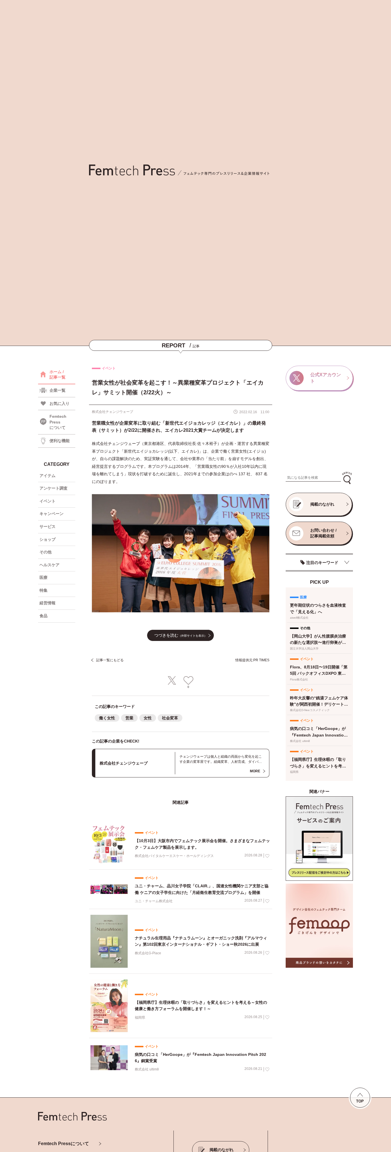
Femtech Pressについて (63, 1143)
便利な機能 (60, 440)
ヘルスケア (50, 565)
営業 (129, 718)
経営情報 (48, 603)
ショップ (48, 539)
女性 (148, 718)
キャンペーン (52, 513)
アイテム (48, 475)
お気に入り (60, 403)
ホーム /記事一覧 (58, 374)
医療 (44, 577)
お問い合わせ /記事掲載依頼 (323, 533)
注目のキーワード (322, 562)
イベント (48, 501)
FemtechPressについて (58, 422)
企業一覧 (58, 390)
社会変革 (170, 718)
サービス (48, 526)
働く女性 (107, 718)
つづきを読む (180, 635)
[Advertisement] (319, 432)
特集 (44, 590)
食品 (44, 615)
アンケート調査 (54, 488)
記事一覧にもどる (110, 660)
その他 (46, 552)
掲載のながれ (322, 504)
